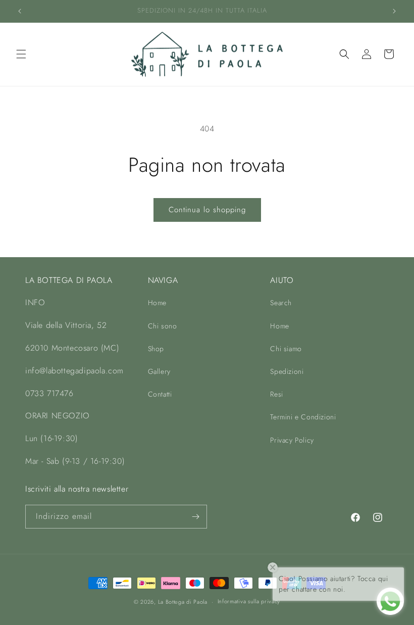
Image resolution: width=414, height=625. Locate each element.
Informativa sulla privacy (249, 601)
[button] (21, 54)
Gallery (159, 371)
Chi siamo (285, 349)
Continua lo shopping (207, 209)
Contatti (160, 394)
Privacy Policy (292, 440)
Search (281, 303)
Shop (156, 349)
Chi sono (162, 326)
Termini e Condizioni (303, 417)
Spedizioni (286, 371)
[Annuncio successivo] (394, 11)
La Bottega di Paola (183, 602)
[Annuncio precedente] (20, 11)
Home (157, 303)
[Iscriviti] (195, 516)
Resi (276, 394)
